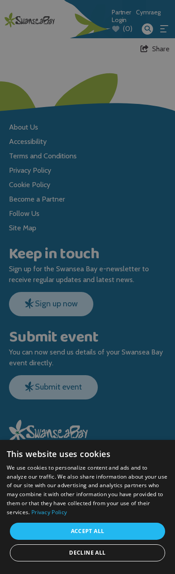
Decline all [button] (87, 552)
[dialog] (87, 287)
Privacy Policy (49, 512)
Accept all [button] (88, 531)
